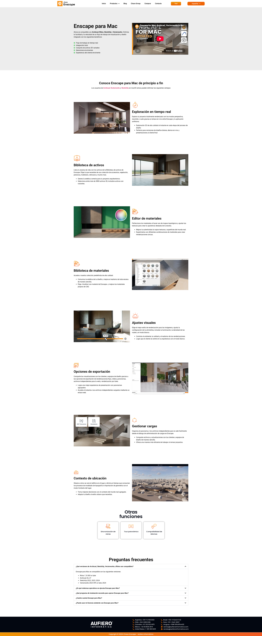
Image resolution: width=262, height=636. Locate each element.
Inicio (104, 3)
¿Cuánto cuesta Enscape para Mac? (89, 598)
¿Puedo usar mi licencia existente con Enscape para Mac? (97, 603)
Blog (125, 3)
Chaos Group (135, 3)
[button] (131, 566)
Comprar (148, 3)
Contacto (158, 3)
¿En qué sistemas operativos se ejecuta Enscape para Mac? (98, 588)
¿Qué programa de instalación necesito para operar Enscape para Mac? (102, 593)
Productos (113, 3)
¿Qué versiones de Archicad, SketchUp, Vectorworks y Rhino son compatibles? (104, 566)
